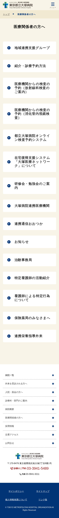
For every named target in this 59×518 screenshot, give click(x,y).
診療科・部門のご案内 (16, 400)
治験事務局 (23, 260)
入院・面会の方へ (14, 392)
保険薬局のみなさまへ (32, 318)
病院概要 (9, 409)
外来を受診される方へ (16, 383)
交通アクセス (11, 434)
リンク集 (42, 499)
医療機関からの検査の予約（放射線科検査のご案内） (32, 88)
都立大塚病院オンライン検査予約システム (32, 137)
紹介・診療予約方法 (30, 66)
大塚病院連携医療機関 (32, 206)
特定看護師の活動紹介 (32, 278)
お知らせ (22, 242)
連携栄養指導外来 (29, 336)
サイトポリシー (16, 491)
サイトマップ (42, 491)
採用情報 (9, 426)
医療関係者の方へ (14, 418)
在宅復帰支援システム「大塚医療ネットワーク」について (32, 161)
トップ (6, 14)
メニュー (53, 7)
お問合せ (9, 443)
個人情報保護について (16, 499)
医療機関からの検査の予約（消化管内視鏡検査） (32, 114)
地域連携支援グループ (32, 48)
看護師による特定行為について (32, 298)
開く (53, 375)
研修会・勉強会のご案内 (32, 185)
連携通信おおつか (29, 224)
